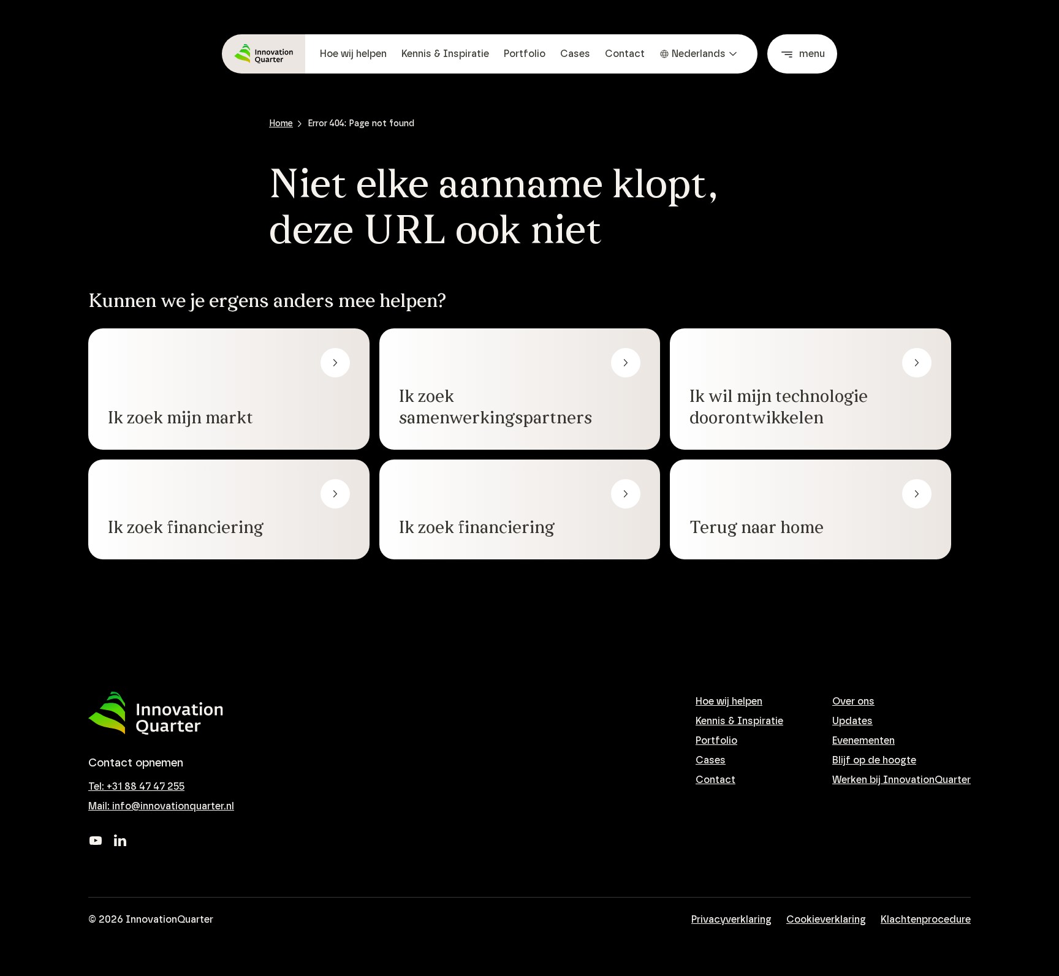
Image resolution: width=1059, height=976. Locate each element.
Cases (575, 54)
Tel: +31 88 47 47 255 (136, 787)
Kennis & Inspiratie (445, 54)
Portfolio (524, 54)
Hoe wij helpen (353, 54)
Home (281, 123)
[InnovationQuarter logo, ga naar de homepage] (155, 713)
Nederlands (699, 54)
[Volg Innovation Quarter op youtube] (95, 840)
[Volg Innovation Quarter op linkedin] (120, 840)
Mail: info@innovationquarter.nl (161, 806)
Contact (625, 54)
